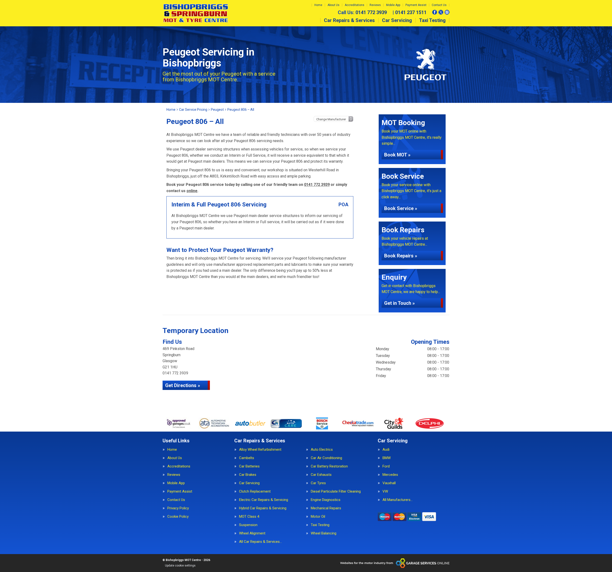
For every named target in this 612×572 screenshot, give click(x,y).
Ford (386, 466)
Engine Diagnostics (325, 500)
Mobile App (393, 5)
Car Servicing (397, 20)
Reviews (375, 5)
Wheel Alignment (252, 533)
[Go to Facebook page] (434, 12)
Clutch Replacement (255, 491)
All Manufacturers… (397, 500)
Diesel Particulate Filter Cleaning (336, 491)
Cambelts (246, 458)
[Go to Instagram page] (447, 12)
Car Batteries (249, 466)
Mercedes (390, 475)
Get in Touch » (399, 303)
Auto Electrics (322, 449)
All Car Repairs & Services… (260, 542)
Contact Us (439, 5)
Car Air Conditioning (326, 458)
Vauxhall (389, 483)
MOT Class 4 (249, 516)
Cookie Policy (178, 516)
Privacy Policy (178, 508)
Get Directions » (182, 385)
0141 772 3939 (362, 12)
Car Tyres (318, 483)
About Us (333, 5)
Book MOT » (397, 155)
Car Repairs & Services (349, 20)
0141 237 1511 (409, 12)
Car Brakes (247, 475)
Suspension (248, 525)
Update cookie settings (180, 565)
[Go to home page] (196, 13)
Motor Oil (318, 516)
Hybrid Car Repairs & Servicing (262, 508)
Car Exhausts (321, 475)
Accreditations (354, 5)
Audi (385, 449)
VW (385, 491)
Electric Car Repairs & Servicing (263, 500)
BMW (386, 458)
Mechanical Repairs (326, 508)
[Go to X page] (440, 12)
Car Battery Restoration (329, 466)
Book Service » (400, 208)
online (191, 191)
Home (318, 5)
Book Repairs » (400, 256)
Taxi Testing (432, 20)
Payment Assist (415, 5)
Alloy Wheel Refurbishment (260, 449)
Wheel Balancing (323, 533)
